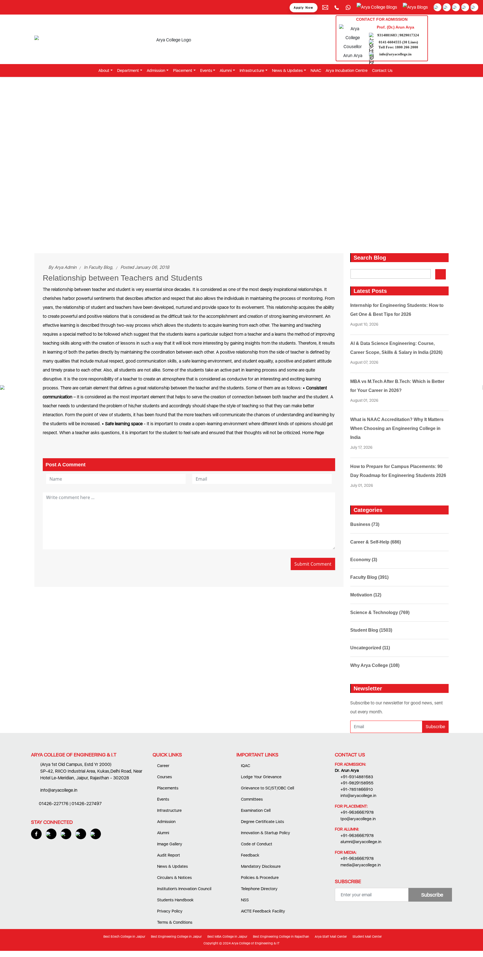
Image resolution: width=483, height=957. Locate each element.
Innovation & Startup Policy (265, 832)
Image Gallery (169, 844)
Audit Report (168, 855)
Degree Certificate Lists (262, 821)
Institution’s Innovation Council (183, 888)
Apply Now (303, 8)
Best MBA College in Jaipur (227, 937)
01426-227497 (87, 803)
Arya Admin (66, 267)
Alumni (162, 832)
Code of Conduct (256, 844)
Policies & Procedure (259, 877)
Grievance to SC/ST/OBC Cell (267, 788)
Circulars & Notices (174, 877)
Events (162, 799)
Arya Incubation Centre (347, 70)
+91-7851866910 (356, 789)
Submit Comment (313, 564)
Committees (251, 799)
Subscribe (435, 726)
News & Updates (172, 866)
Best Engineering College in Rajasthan (280, 937)
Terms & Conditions (174, 922)
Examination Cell (255, 810)
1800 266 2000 (406, 47)
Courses (164, 776)
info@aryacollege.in (395, 54)
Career (162, 765)
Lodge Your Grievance (260, 776)
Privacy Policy (169, 911)
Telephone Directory (259, 888)
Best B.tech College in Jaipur (124, 937)
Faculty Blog (100, 267)
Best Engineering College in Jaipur (176, 937)
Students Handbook (175, 899)
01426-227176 (53, 803)
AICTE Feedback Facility (262, 911)
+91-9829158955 (356, 783)
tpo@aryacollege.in (358, 818)
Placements (167, 788)
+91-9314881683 (356, 776)
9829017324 (409, 35)
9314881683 (387, 35)
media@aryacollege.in (360, 864)
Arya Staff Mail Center (330, 937)
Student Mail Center (367, 937)
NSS (244, 899)
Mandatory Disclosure (260, 866)
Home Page (313, 432)
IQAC (245, 765)
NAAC (316, 70)
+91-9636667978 (357, 812)
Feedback (249, 855)
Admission (166, 821)
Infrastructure (169, 810)
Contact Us (382, 70)
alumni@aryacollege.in (360, 841)
